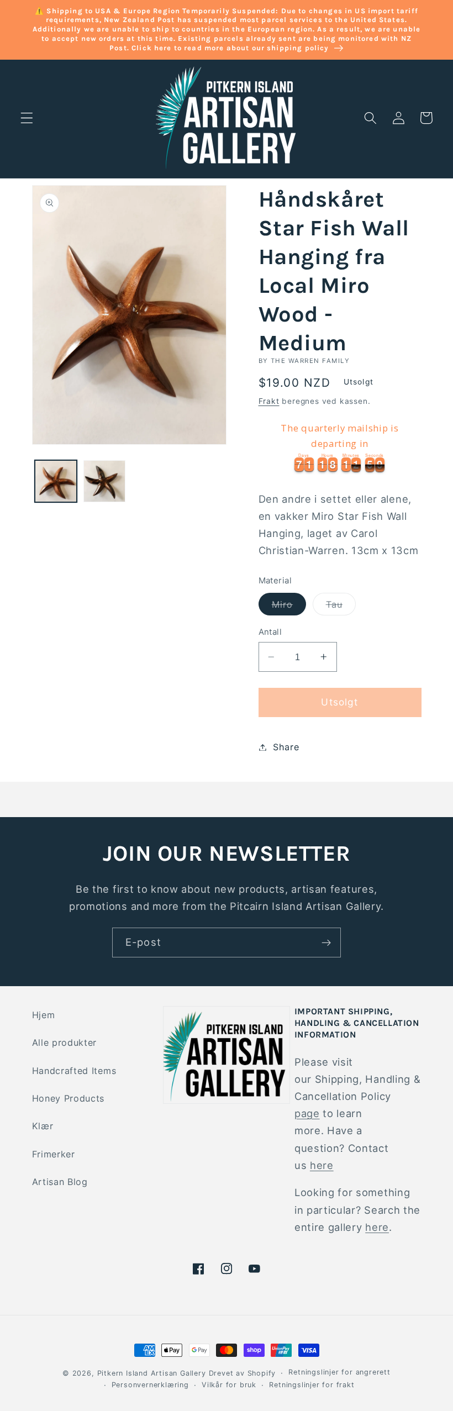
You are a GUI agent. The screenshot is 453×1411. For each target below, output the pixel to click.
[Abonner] (326, 942)
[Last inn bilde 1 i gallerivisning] (56, 481)
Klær (43, 1125)
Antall (270, 632)
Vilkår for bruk (229, 1385)
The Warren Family (310, 361)
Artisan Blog (60, 1181)
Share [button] (286, 746)
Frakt (269, 401)
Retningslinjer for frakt (311, 1385)
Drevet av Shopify (242, 1373)
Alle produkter (64, 1042)
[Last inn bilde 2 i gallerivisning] (104, 481)
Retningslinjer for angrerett (339, 1372)
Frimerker (53, 1154)
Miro (289, 606)
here (322, 1165)
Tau (341, 606)
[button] (27, 118)
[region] (340, 446)
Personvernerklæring (150, 1385)
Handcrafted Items (74, 1070)
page (307, 1113)
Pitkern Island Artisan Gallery (151, 1373)
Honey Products (68, 1098)
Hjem (43, 1014)
